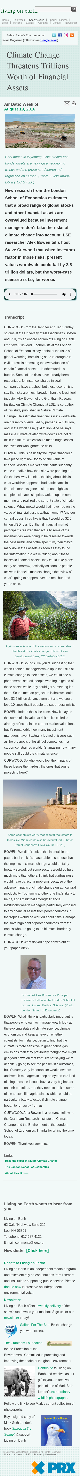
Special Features (58, 20)
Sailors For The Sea (34, 1325)
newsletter (11, 1318)
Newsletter (71, 22)
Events (30, 22)
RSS (28, 1454)
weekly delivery (49, 1306)
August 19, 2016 (19, 109)
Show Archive (36, 20)
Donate (57, 22)
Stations (17, 22)
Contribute (45, 1368)
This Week (19, 20)
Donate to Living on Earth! (24, 1263)
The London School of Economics (27, 1166)
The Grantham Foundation (23, 1343)
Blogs (5, 22)
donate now (12, 1287)
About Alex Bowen (17, 1173)
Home (5, 20)
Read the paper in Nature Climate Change (31, 1160)
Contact (18, 1454)
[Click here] (37, 1250)
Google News (48, 40)
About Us (43, 22)
